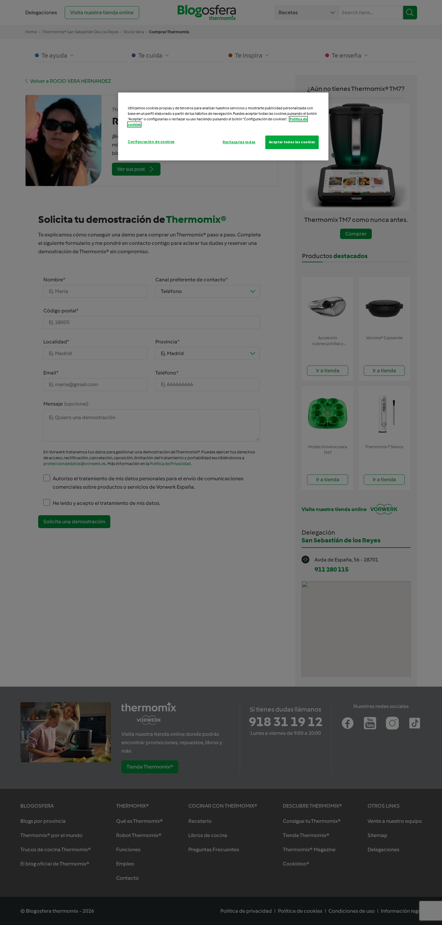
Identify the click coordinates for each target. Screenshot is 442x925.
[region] (223, 126)
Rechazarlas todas (239, 142)
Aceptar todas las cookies (292, 142)
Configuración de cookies (151, 141)
